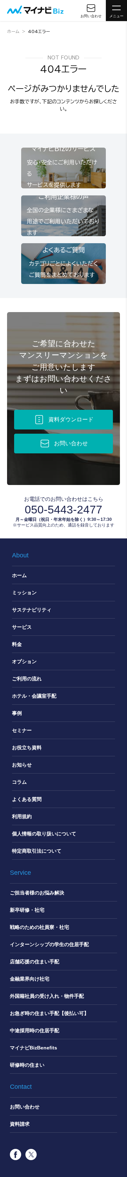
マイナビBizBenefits (33, 1047)
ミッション (24, 592)
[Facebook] (15, 1154)
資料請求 (20, 1124)
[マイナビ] (35, 10)
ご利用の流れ (27, 678)
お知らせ (22, 765)
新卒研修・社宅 (27, 910)
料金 (17, 644)
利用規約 (22, 816)
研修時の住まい (27, 1065)
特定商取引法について (36, 851)
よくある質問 (27, 799)
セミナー (22, 730)
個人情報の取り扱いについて (44, 833)
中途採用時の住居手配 (34, 1030)
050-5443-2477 (63, 509)
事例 (17, 713)
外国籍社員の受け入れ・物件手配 (47, 996)
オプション (24, 661)
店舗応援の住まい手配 (34, 961)
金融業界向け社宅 (29, 979)
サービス (22, 627)
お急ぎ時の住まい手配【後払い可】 (49, 1013)
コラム (19, 782)
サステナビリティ (32, 610)
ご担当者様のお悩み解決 (37, 892)
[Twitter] (31, 1154)
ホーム (13, 31)
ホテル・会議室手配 (34, 696)
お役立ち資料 (27, 747)
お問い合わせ (25, 1107)
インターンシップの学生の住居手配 (49, 944)
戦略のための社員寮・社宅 (39, 927)
